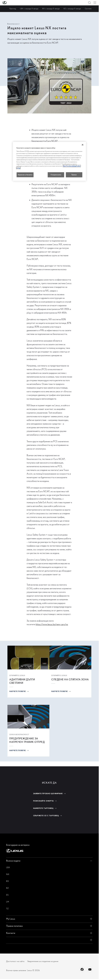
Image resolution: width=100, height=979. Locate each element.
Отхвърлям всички (56, 174)
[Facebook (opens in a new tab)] (82, 969)
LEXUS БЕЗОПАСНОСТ (19, 734)
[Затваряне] (82, 144)
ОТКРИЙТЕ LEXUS (17, 675)
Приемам (74, 174)
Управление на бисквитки (25, 174)
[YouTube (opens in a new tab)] (90, 969)
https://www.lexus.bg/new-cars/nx (52, 624)
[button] (9, 2)
